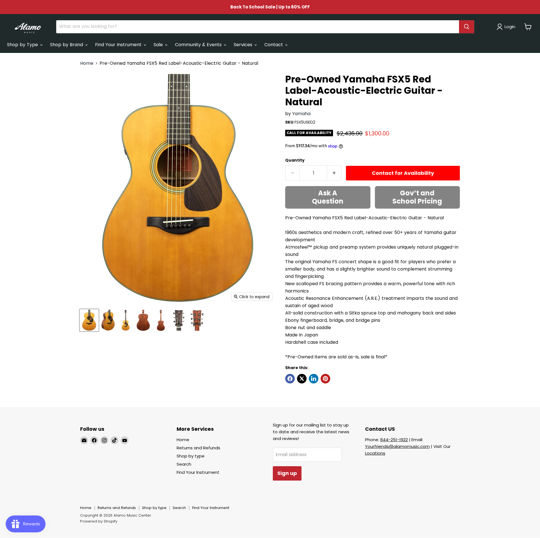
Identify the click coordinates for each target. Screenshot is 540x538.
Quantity (295, 160)
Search (184, 464)
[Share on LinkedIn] (313, 378)
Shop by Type (23, 44)
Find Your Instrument (119, 44)
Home (86, 63)
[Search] (466, 26)
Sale (159, 44)
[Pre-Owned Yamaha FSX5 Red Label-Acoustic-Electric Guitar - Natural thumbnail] (89, 320)
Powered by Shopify (98, 521)
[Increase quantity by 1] (334, 173)
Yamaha (301, 113)
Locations (375, 453)
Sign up (287, 473)
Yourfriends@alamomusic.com (397, 446)
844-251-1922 (394, 440)
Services (244, 44)
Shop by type (190, 456)
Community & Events (199, 44)
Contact (274, 44)
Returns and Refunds (198, 448)
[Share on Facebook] (290, 378)
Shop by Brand (67, 44)
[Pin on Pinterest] (325, 378)
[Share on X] (302, 378)
